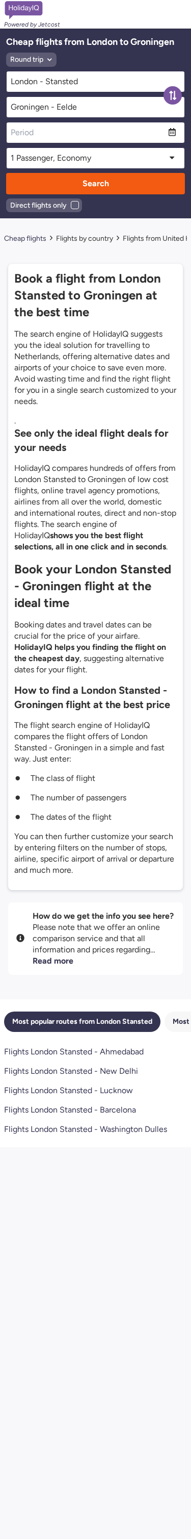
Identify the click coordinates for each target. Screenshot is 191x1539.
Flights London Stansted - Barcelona (70, 1110)
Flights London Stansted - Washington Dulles (85, 1129)
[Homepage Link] (32, 10)
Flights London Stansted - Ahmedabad (74, 1051)
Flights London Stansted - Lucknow (68, 1090)
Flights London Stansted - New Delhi (71, 1071)
